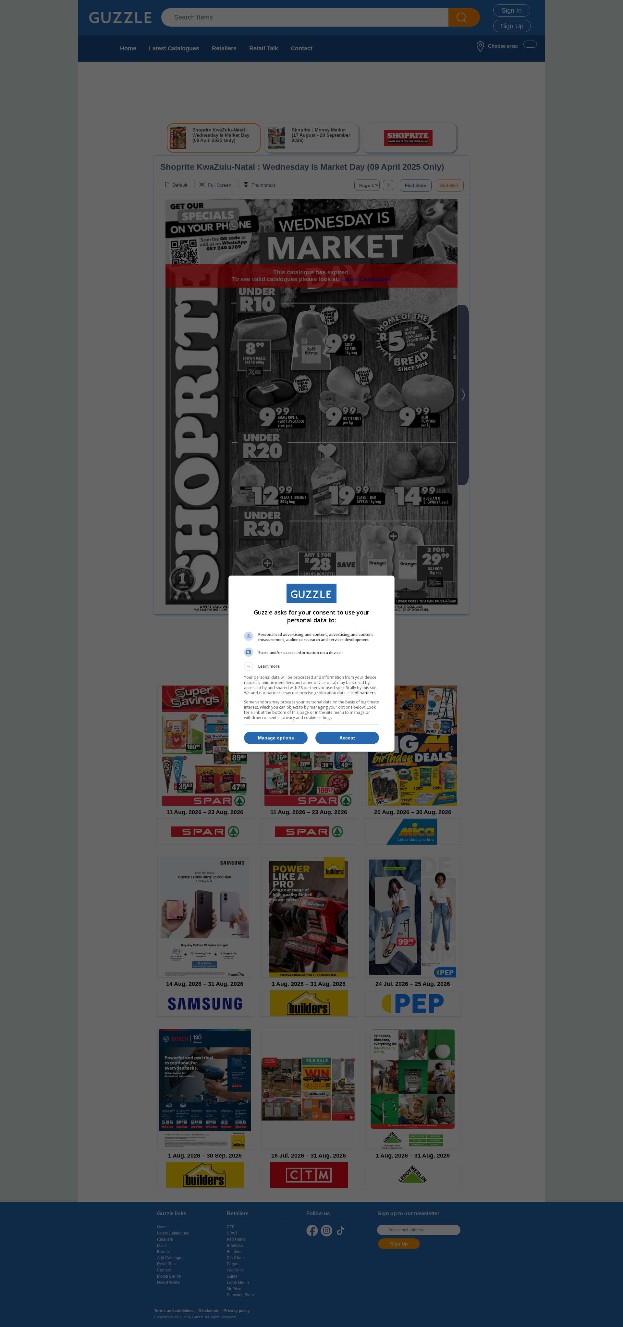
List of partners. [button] (362, 693)
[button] (311, 666)
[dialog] (311, 664)
